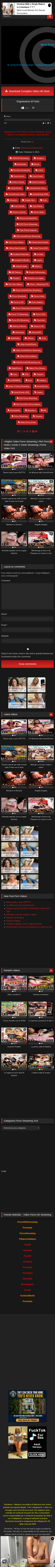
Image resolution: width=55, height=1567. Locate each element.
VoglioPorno (16, 368)
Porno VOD (40, 314)
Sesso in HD (39, 326)
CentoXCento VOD (21, 392)
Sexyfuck (27, 1262)
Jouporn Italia (21, 266)
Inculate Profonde (21, 260)
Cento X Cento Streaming (18, 386)
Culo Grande (19, 206)
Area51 (27, 1290)
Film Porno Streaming (28, 398)
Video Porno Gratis (28, 422)
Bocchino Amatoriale (21, 170)
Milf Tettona (16, 272)
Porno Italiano (37, 302)
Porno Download (19, 296)
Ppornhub (41, 320)
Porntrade (27, 1267)
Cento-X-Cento (38, 182)
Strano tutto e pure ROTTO (18, 902)
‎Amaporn (40, 158)
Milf (44, 410)
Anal (29, 380)
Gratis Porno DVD (40, 248)
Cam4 (40, 170)
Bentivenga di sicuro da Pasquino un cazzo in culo (29, 927)
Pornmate (27, 1228)
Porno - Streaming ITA (39, 284)
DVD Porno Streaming (28, 224)
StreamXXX (36, 332)
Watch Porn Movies (37, 368)
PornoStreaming (28, 1233)
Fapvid (27, 1245)
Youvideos (27, 1273)
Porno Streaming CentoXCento (28, 308)
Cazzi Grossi (37, 176)
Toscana (38, 416)
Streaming (19, 332)
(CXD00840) (15, 380)
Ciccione (13, 200)
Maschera (32, 410)
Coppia (39, 392)
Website (5, 636)
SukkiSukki (15, 338)
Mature (38, 266)
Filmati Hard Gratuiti (40, 242)
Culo (45, 200)
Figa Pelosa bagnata (28, 230)
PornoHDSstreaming (27, 1222)
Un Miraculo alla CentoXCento (20, 905)
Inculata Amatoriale (21, 254)
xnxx (15, 374)
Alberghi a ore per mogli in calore (21, 914)
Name (4, 614)
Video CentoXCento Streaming (28, 350)
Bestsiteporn (27, 1284)
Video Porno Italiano (28, 356)
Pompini (16, 278)
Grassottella (15, 410)
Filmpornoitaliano (27, 1239)
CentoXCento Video (16, 194)
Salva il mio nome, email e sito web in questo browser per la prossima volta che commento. (27, 655)
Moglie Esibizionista (37, 272)
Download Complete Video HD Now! (29, 91)
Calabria (42, 380)
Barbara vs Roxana (15, 918)
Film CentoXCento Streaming (28, 236)
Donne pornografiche (28, 218)
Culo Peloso (37, 206)
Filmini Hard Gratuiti (17, 248)
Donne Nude (39, 212)
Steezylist (27, 1279)
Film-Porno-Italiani (16, 242)
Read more (26, 142)
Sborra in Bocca (19, 326)
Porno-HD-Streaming (20, 320)
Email (4, 625)
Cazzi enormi (19, 176)
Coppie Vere (30, 200)
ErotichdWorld (27, 1296)
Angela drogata (13, 921)
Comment (5, 580)
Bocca (36, 164)
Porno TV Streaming (19, 314)
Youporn (40, 374)
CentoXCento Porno (38, 188)
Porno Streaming (21, 416)
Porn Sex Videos (15, 284)
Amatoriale (21, 164)
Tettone (31, 338)
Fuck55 (27, 1256)
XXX (26, 374)
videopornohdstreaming (31, 148)
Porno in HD (18, 302)
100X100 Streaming (20, 158)
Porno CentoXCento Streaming (28, 290)
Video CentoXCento (28, 344)
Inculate (40, 254)
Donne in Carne (19, 212)
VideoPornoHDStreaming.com (28, 362)
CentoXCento (16, 188)
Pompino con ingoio (35, 278)
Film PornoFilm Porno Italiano (28, 404)
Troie (44, 338)
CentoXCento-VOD (40, 194)
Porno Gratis (39, 296)
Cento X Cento (18, 182)
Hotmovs (27, 1250)
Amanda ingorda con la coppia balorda (24, 924)
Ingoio (39, 260)
